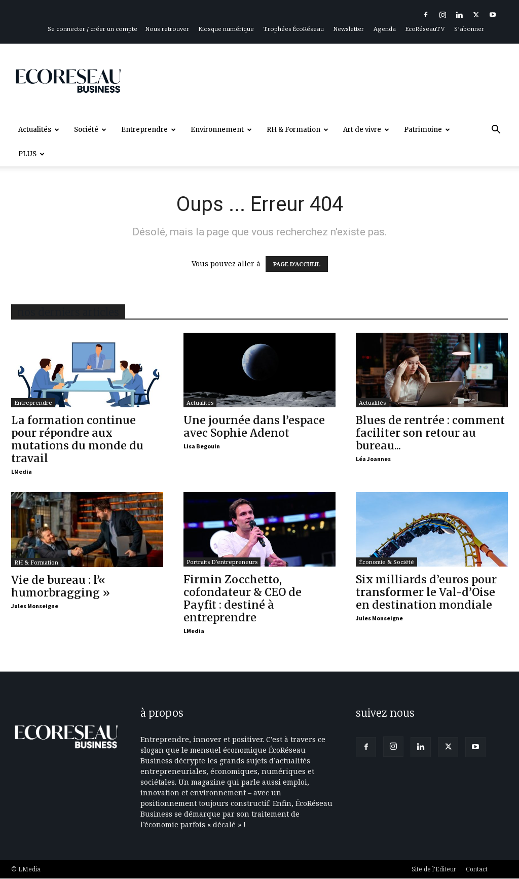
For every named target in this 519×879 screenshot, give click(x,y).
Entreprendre (144, 129)
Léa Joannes (373, 459)
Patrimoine (423, 129)
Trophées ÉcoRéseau (294, 28)
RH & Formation (293, 129)
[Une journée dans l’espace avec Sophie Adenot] (259, 370)
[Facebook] (425, 15)
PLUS (27, 154)
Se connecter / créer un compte (92, 28)
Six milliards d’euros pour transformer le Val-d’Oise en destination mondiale (426, 592)
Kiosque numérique (226, 28)
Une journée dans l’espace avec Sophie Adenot (254, 426)
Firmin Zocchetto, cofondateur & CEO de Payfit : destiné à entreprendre (242, 598)
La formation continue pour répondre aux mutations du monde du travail (77, 439)
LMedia (21, 471)
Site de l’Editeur (434, 869)
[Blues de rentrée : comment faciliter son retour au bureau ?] (432, 370)
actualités (200, 402)
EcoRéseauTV (424, 28)
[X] (476, 15)
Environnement (217, 129)
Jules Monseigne (34, 606)
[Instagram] (442, 15)
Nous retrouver (167, 28)
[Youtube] (492, 15)
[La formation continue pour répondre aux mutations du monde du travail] (87, 370)
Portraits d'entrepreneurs (222, 562)
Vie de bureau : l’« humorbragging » (60, 586)
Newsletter (348, 28)
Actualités (34, 129)
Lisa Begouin (201, 446)
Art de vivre (362, 129)
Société (86, 129)
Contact (477, 869)
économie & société (386, 562)
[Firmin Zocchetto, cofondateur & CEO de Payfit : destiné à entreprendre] (259, 529)
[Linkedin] (459, 15)
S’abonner (469, 28)
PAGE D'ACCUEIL (296, 264)
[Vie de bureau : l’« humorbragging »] (87, 529)
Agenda (385, 28)
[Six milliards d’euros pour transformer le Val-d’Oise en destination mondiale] (432, 529)
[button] (496, 130)
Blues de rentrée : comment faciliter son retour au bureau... (430, 432)
